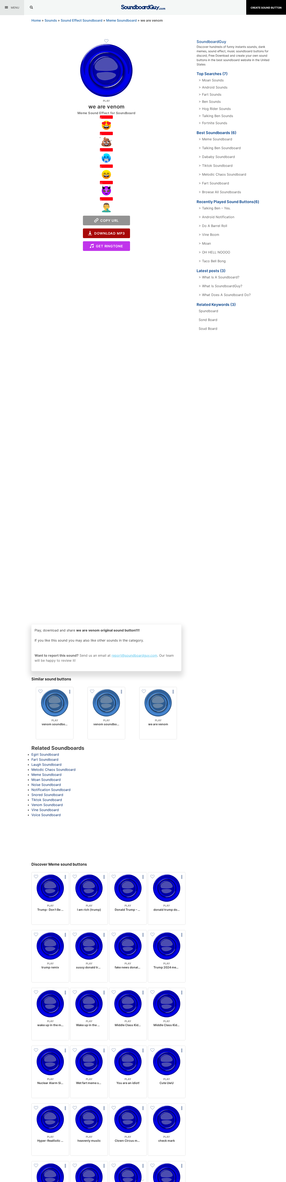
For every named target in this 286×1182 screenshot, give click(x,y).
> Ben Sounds (210, 101)
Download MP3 (108, 233)
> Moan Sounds (211, 80)
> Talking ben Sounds (216, 116)
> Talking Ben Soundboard (220, 148)
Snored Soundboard (47, 795)
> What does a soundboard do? (225, 295)
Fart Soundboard (44, 759)
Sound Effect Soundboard (81, 20)
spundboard (208, 311)
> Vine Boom (209, 234)
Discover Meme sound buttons (59, 864)
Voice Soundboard (46, 815)
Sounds (51, 20)
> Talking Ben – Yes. (215, 208)
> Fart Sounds (210, 94)
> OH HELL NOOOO (214, 252)
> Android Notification (216, 217)
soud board (208, 328)
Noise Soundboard (46, 785)
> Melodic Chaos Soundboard (222, 174)
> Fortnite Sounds (213, 123)
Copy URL (108, 220)
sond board (208, 320)
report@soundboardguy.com (134, 655)
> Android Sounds (213, 87)
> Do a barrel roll (213, 226)
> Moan (205, 243)
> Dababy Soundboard (217, 157)
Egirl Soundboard (45, 754)
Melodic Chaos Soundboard (53, 769)
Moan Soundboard (46, 780)
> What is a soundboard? (219, 277)
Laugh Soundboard (46, 764)
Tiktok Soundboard (46, 800)
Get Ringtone (108, 246)
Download (54, 733)
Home (36, 20)
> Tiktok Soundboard (216, 165)
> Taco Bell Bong (212, 261)
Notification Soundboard (51, 790)
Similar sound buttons (51, 679)
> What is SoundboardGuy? (220, 286)
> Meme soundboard (215, 139)
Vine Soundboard (45, 810)
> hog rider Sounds (215, 109)
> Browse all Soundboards (220, 192)
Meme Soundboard (121, 20)
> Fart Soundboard (214, 183)
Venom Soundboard (47, 805)
